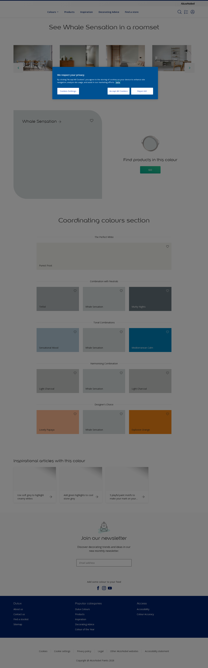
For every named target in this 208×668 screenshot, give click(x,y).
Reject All (142, 91)
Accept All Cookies (119, 91)
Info (118, 82)
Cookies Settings (68, 91)
